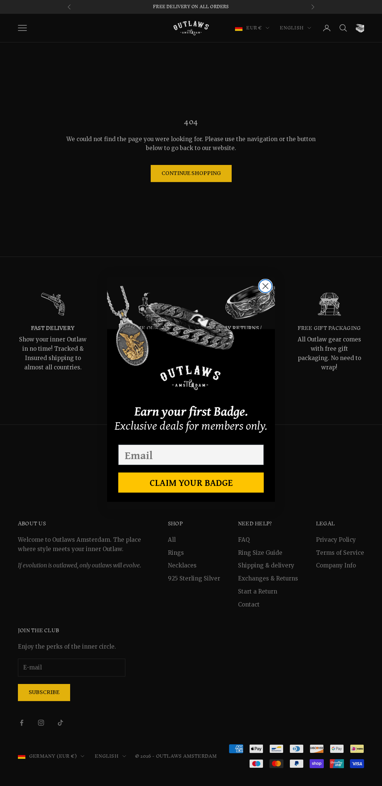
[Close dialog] (265, 286)
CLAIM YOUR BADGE (191, 482)
